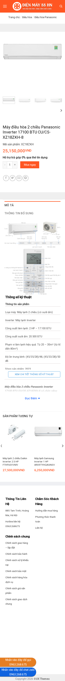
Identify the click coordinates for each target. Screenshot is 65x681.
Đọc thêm (31, 398)
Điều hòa (27, 17)
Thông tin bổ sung (19, 213)
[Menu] (5, 6)
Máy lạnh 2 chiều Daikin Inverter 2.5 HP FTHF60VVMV (15, 461)
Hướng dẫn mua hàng (46, 510)
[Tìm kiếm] (61, 6)
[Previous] (8, 52)
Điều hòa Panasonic (45, 17)
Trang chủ (14, 17)
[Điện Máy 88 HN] (32, 6)
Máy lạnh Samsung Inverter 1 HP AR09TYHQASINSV (44, 461)
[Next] (56, 52)
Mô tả (9, 205)
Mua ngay (30, 164)
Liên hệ (39, 527)
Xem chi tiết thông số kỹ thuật (34, 374)
